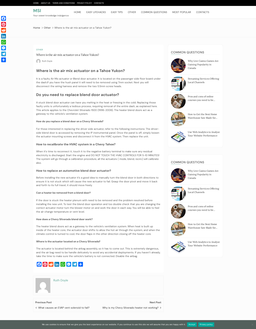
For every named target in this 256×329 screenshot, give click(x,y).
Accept (192, 324)
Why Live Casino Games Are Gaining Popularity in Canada (203, 64)
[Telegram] (4, 54)
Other (132, 12)
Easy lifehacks (96, 12)
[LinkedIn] (4, 36)
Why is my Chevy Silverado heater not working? (130, 307)
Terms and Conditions (63, 3)
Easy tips (117, 12)
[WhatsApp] (4, 42)
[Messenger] (4, 48)
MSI (37, 10)
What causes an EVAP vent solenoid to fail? (63, 307)
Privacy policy (206, 324)
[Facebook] (4, 18)
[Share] (4, 60)
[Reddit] (4, 30)
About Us (45, 3)
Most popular (181, 12)
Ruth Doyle (47, 61)
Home (36, 3)
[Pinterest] (4, 24)
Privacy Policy (84, 3)
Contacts (99, 3)
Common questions (154, 12)
